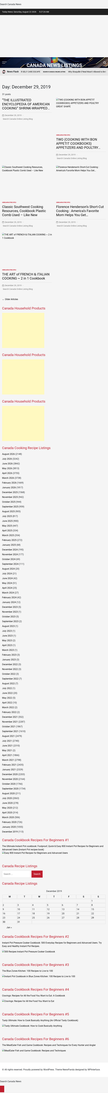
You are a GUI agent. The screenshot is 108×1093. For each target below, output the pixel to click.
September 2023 (10, 621)
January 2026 (9, 487)
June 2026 (7, 463)
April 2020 (7, 812)
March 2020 (8, 817)
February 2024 (9, 597)
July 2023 (7, 631)
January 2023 (9, 659)
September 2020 (10, 788)
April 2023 (7, 645)
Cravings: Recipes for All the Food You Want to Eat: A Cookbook (33, 995)
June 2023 (7, 635)
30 (4, 922)
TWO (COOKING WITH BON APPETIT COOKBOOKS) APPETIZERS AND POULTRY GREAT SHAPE (77, 146)
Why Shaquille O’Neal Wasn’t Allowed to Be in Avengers (81, 72)
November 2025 (10, 497)
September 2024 (10, 564)
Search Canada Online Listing (43, 72)
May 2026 (7, 468)
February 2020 (9, 822)
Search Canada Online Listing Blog (18, 119)
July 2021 (7, 741)
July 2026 (7, 459)
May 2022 (7, 698)
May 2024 (7, 583)
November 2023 (10, 611)
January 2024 (9, 602)
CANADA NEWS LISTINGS (54, 65)
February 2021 (9, 764)
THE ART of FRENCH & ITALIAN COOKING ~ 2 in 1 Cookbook (26, 276)
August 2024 (8, 568)
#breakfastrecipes (63, 135)
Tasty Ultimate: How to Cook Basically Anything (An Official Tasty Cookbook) (40, 1020)
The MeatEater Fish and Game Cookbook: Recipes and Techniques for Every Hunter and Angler (49, 1045)
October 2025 (8, 502)
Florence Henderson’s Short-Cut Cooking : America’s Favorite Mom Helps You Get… (80, 211)
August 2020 (8, 793)
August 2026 (8, 454)
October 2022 (8, 674)
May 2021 (7, 750)
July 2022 (7, 688)
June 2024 (7, 578)
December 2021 (10, 717)
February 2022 (9, 712)
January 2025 (9, 545)
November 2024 (10, 554)
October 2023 (8, 616)
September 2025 (10, 506)
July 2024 (7, 573)
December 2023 (10, 607)
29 (92, 917)
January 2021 (9, 769)
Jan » (9, 927)
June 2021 (7, 745)
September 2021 (10, 731)
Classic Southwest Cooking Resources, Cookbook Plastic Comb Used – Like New (24, 211)
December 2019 (10, 831)
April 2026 (7, 473)
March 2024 (8, 592)
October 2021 (8, 726)
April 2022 (7, 702)
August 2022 (8, 683)
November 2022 (10, 669)
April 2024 (7, 588)
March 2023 (8, 650)
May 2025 (7, 525)
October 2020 (8, 784)
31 (18, 922)
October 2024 (8, 559)
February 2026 (9, 482)
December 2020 (10, 774)
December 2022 (10, 664)
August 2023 (8, 626)
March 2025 (8, 535)
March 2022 (8, 707)
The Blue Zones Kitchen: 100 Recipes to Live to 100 (27, 971)
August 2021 (8, 736)
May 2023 (7, 640)
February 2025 (9, 540)
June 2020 (7, 803)
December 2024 (10, 549)
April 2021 (7, 755)
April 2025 (7, 530)
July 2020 (7, 798)
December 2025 (10, 492)
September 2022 (10, 678)
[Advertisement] (54, 36)
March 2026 (8, 478)
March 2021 (8, 760)
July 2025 (7, 516)
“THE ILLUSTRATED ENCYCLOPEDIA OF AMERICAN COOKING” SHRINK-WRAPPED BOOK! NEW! (26, 106)
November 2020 (10, 779)
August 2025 (8, 511)
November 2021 (10, 721)
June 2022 (7, 693)
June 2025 (7, 521)
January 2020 (9, 827)
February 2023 (9, 654)
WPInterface (94, 1069)
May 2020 (7, 807)
